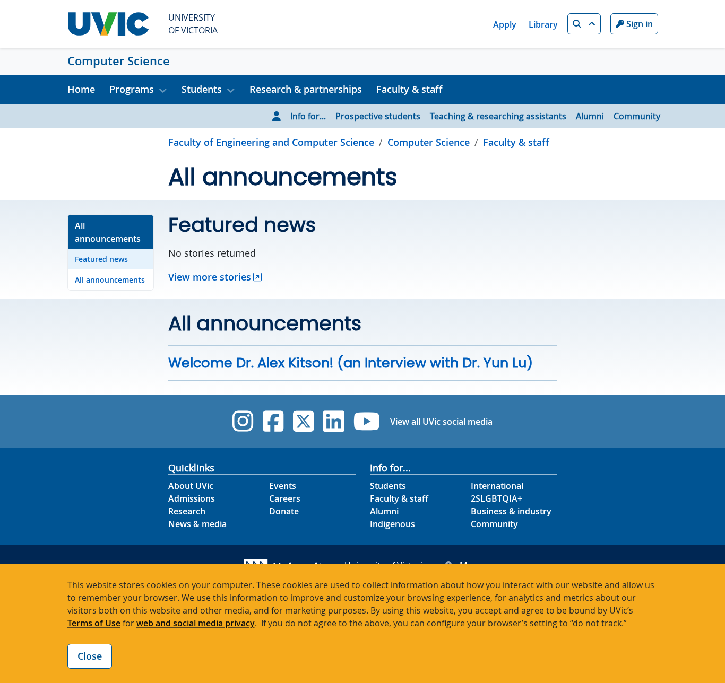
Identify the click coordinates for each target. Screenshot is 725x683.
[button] (584, 23)
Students (388, 486)
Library (543, 24)
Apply (504, 24)
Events (282, 486)
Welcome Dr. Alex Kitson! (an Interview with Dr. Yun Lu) (350, 362)
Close (89, 656)
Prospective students (377, 116)
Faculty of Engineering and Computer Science (271, 142)
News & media (197, 524)
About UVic (190, 486)
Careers (284, 498)
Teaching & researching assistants (498, 116)
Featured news (101, 259)
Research (186, 511)
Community (637, 116)
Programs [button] (131, 89)
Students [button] (202, 89)
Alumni (590, 116)
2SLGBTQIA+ (496, 498)
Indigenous (392, 524)
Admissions (191, 498)
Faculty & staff (409, 89)
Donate (284, 511)
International (497, 486)
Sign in (638, 24)
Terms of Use (93, 623)
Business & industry (511, 511)
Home (81, 89)
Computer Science (118, 61)
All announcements (108, 232)
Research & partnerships (305, 89)
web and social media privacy (195, 623)
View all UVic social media (441, 421)
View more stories (209, 276)
